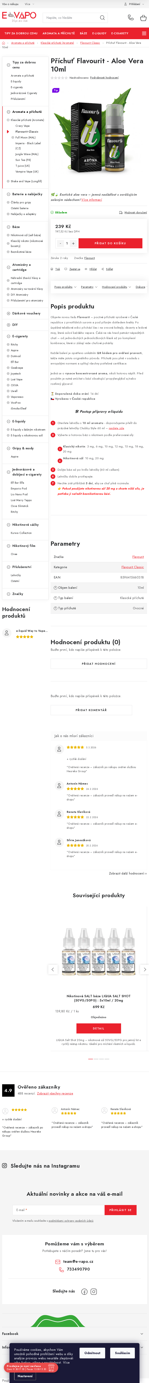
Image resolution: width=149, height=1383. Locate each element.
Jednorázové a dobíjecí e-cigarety (27, 472)
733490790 (131, 18)
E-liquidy (16, 81)
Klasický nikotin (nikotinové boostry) (27, 243)
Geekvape (17, 368)
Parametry (87, 287)
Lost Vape (17, 379)
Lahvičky (16, 575)
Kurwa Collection (21, 533)
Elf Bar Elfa (17, 483)
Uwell (14, 391)
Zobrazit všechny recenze (55, 1093)
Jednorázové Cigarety (24, 93)
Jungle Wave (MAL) (27, 154)
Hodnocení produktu (114, 287)
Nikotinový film (24, 546)
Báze (16, 227)
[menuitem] (21, 33)
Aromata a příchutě (22, 76)
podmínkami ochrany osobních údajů (71, 1221)
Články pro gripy (21, 202)
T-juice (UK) (23, 166)
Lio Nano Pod (19, 494)
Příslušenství (18, 99)
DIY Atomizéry (19, 295)
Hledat (102, 18)
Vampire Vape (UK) (27, 172)
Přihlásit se (120, 1210)
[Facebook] (84, 1292)
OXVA (14, 385)
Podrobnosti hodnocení (104, 77)
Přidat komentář (91, 710)
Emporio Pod (19, 488)
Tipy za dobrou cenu (24, 65)
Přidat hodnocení (99, 664)
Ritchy (14, 344)
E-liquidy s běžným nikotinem (28, 430)
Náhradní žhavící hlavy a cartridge (26, 280)
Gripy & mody (23, 448)
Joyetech (16, 374)
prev (53, 969)
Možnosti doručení (136, 212)
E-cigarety (17, 87)
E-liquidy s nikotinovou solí (27, 435)
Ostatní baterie (20, 208)
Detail (98, 1028)
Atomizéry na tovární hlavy (27, 289)
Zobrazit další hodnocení (126, 873)
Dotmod (16, 356)
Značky (17, 594)
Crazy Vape (23, 126)
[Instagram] (94, 1292)
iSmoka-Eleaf (19, 408)
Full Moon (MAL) (26, 137)
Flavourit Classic (27, 132)
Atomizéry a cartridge (21, 267)
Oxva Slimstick (20, 506)
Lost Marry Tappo (21, 500)
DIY (15, 325)
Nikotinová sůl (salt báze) (26, 235)
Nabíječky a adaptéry (23, 214)
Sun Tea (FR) (23, 160)
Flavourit (89, 258)
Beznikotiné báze (21, 252)
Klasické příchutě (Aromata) (27, 120)
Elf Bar (15, 362)
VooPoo (16, 403)
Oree (14, 554)
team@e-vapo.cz (78, 1261)
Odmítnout (92, 1353)
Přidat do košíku (110, 243)
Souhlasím (122, 1353)
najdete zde (116, 428)
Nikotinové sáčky (25, 524)
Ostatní (15, 581)
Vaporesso (17, 397)
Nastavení (25, 1376)
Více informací (91, 200)
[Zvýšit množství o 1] (73, 243)
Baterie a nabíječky (27, 194)
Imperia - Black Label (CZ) (28, 145)
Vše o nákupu (10, 4)
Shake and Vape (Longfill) (26, 181)
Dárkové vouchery (26, 313)
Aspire (14, 350)
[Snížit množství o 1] (60, 243)
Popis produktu (64, 287)
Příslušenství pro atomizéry (27, 300)
